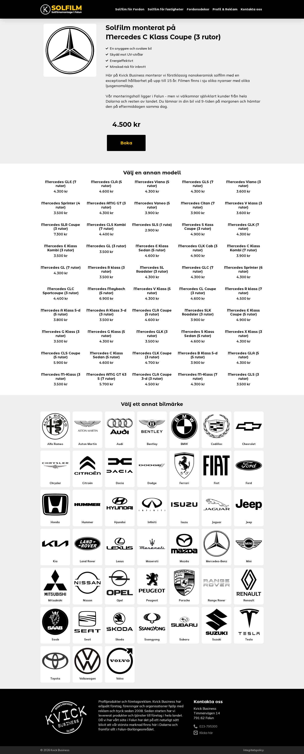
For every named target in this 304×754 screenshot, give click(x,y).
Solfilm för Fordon (129, 9)
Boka (126, 142)
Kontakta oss (251, 9)
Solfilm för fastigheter (165, 9)
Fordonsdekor (198, 9)
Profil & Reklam (225, 9)
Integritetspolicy (253, 750)
